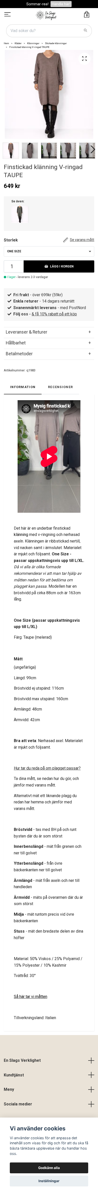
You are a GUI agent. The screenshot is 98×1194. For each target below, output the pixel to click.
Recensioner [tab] (60, 387)
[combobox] (49, 251)
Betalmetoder (19, 353)
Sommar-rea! (37, 4)
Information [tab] (22, 387)
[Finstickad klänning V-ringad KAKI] (19, 214)
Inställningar (49, 1181)
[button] (91, 149)
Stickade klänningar (56, 43)
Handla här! (61, 4)
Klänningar (33, 43)
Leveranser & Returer (26, 332)
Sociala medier (18, 1104)
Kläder (18, 43)
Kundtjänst (14, 1075)
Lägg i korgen (62, 266)
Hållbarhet (16, 342)
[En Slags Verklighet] (46, 15)
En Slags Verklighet (22, 1060)
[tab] (49, 332)
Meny (9, 1089)
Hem (6, 43)
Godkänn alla (49, 1168)
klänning (21, 534)
